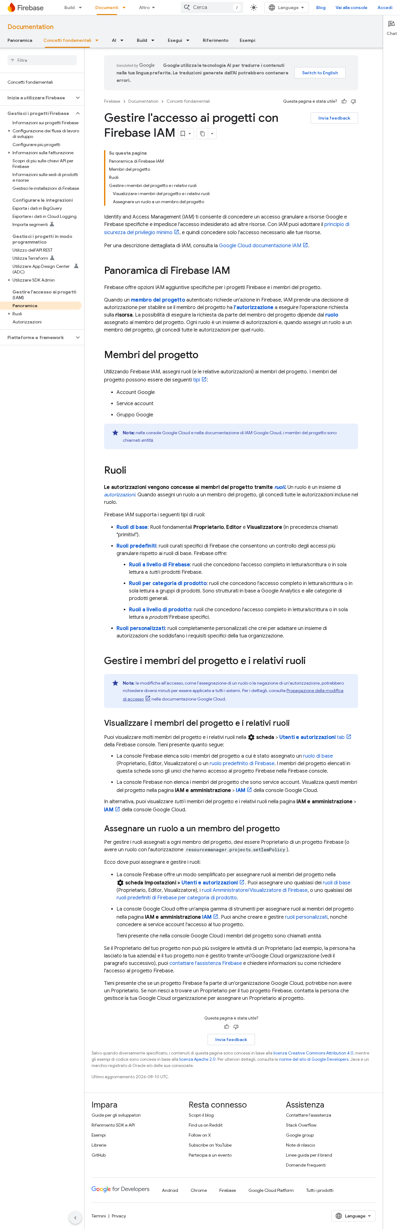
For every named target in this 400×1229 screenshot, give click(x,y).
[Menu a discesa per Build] (82, 7)
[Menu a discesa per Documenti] (125, 7)
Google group (300, 1135)
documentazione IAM (260, 246)
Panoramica (20, 40)
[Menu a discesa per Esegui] (189, 40)
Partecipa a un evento (210, 1155)
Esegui (175, 40)
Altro (144, 7)
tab (312, 737)
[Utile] (344, 101)
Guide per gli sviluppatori (116, 1115)
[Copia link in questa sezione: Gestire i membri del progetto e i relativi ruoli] (312, 661)
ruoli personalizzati (306, 917)
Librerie (99, 1145)
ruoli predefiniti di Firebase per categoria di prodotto (177, 898)
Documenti (106, 7)
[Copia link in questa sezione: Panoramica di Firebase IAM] (236, 271)
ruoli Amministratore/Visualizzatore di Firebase (255, 890)
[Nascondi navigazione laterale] (75, 1218)
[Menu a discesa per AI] (123, 40)
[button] (37, 98)
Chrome (199, 1190)
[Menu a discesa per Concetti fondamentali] (98, 40)
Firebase (112, 101)
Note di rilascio (300, 1145)
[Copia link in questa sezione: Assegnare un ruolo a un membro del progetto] (286, 829)
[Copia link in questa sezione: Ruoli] (132, 471)
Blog (321, 7)
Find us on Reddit (205, 1125)
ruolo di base (318, 756)
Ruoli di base (132, 527)
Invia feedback (334, 118)
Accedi (385, 7)
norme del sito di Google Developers (313, 1059)
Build (69, 7)
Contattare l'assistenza (308, 1115)
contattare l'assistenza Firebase (205, 963)
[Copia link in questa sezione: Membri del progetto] (204, 355)
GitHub (99, 1155)
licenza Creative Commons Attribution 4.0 (313, 1053)
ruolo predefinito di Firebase (242, 763)
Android (170, 1190)
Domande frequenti (306, 1165)
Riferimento (215, 40)
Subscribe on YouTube (210, 1145)
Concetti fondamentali (67, 40)
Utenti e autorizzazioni (210, 883)
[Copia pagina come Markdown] (202, 133)
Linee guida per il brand (309, 1155)
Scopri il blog (201, 1115)
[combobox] (212, 7)
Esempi (247, 40)
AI (114, 40)
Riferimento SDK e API (113, 1125)
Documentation (30, 27)
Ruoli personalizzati (141, 628)
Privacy (119, 1215)
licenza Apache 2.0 (197, 1059)
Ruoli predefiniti (136, 546)
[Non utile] (353, 101)
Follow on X (200, 1135)
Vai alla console (352, 7)
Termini (99, 1215)
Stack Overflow (301, 1125)
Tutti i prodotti (319, 1190)
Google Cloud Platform (271, 1190)
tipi (196, 380)
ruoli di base (336, 883)
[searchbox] (42, 60)
